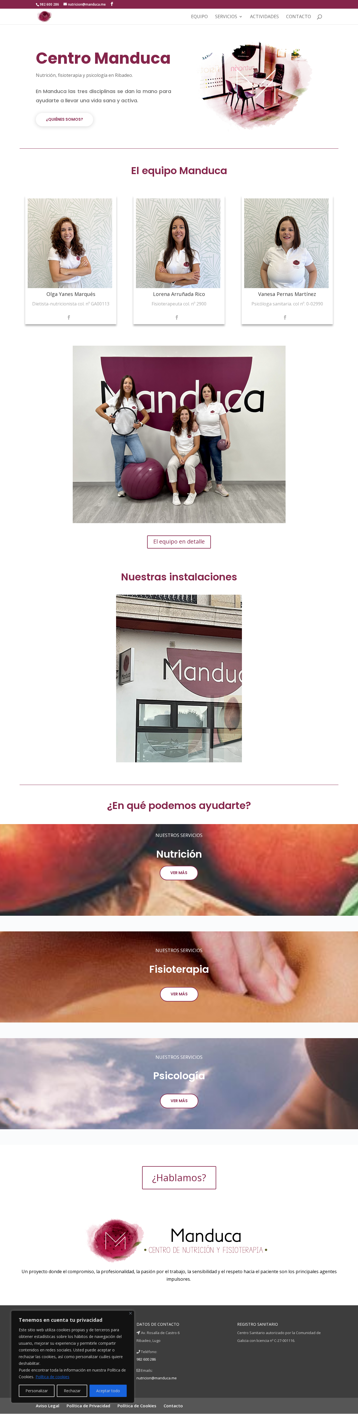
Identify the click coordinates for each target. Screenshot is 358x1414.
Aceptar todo (108, 1390)
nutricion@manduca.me (156, 1377)
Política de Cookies (136, 1405)
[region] (179, 678)
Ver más (179, 994)
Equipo (199, 17)
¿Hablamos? (179, 1177)
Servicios (226, 17)
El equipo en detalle (179, 541)
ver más (178, 873)
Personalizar (36, 1390)
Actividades (264, 17)
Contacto (298, 17)
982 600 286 (146, 1359)
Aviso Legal (47, 1405)
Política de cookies (52, 1376)
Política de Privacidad (88, 1405)
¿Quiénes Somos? (64, 119)
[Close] (130, 1313)
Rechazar (72, 1390)
